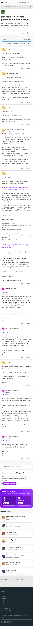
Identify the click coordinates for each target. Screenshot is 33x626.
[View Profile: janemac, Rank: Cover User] (3, 548)
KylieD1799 (17, 526)
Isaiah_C (7, 288)
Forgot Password (11, 532)
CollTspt (15, 564)
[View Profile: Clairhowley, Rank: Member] (3, 541)
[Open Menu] (31, 7)
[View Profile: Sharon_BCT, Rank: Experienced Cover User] (3, 49)
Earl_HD (7, 328)
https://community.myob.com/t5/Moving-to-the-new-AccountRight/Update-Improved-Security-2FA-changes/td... (16, 245)
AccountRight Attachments (14, 540)
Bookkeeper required (12, 525)
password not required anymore (15, 516)
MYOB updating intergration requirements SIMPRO (14, 547)
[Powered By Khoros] (16, 583)
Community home (9, 483)
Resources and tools (6, 610)
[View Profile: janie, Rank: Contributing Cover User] (3, 517)
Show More (5, 462)
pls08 (6, 73)
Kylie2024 (16, 557)
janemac (15, 549)
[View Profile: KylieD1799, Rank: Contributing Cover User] (3, 525)
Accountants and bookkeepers (8, 605)
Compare (3, 596)
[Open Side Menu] (2, 2)
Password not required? (8, 347)
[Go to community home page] (6, 2)
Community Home (5, 579)
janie (14, 519)
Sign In (29, 2)
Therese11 (16, 572)
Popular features (5, 598)
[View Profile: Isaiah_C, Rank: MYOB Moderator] (3, 288)
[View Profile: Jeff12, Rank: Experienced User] (3, 12)
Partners (3, 603)
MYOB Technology (15, 615)
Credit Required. (11, 570)
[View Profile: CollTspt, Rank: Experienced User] (3, 563)
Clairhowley (16, 542)
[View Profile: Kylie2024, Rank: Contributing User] (3, 556)
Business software (5, 594)
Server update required (13, 562)
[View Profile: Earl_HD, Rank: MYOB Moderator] (3, 328)
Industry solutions (5, 608)
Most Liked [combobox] (27, 39)
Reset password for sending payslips (17, 555)
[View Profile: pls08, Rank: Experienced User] (3, 73)
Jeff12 (7, 11)
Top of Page (15, 579)
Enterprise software (6, 601)
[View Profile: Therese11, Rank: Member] (3, 571)
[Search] (20, 2)
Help (22, 579)
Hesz (15, 534)
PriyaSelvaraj (6, 177)
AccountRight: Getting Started (9, 6)
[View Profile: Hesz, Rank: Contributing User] (3, 533)
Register (24, 2)
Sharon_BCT (8, 49)
